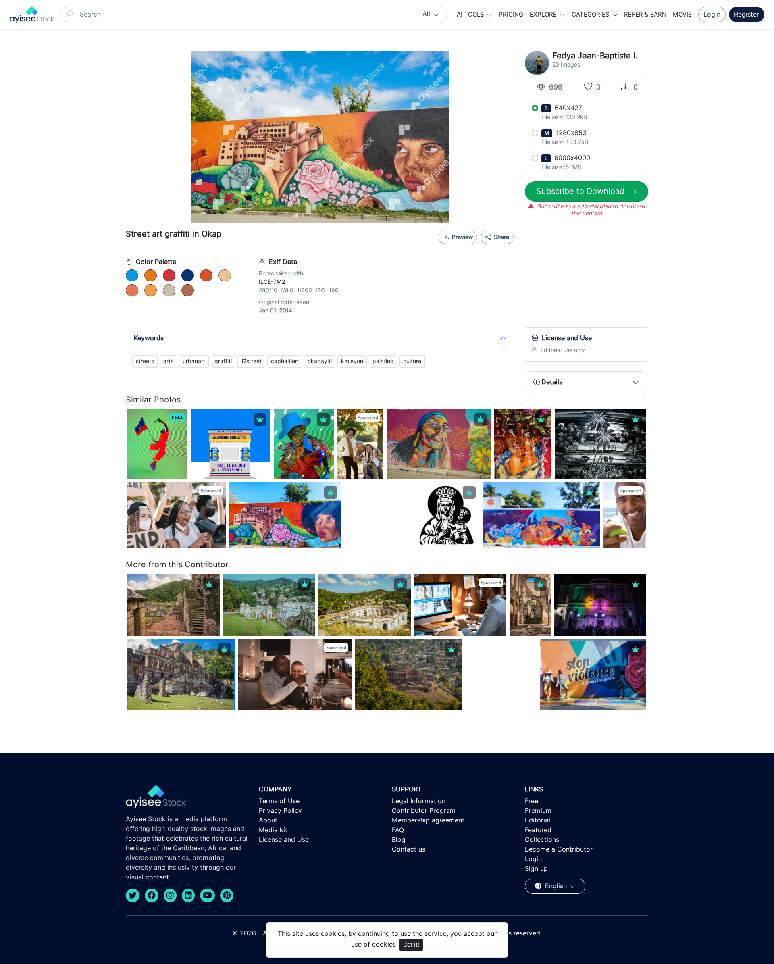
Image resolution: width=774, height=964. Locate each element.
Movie (682, 14)
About (268, 820)
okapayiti (320, 361)
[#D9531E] (206, 275)
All (427, 14)
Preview (462, 237)
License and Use (284, 839)
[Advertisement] (586, 274)
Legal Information (418, 801)
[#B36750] (187, 290)
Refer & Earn (645, 14)
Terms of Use (279, 801)
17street (251, 361)
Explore (544, 14)
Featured (538, 830)
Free (531, 801)
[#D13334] (169, 275)
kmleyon (352, 361)
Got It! (411, 944)
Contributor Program (424, 810)
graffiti (223, 361)
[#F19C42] (150, 290)
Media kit (273, 830)
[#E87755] (132, 290)
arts (168, 361)
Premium (538, 810)
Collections (542, 839)
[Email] (489, 247)
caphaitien (284, 361)
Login (711, 14)
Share (500, 237)
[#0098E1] (132, 275)
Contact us (408, 849)
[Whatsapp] (475, 247)
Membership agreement (428, 820)
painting (383, 361)
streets (145, 361)
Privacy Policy (280, 810)
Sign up (536, 868)
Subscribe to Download (581, 191)
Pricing (511, 14)
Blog (399, 839)
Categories (591, 14)
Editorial (537, 820)
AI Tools (471, 14)
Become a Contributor (559, 849)
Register (746, 14)
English (556, 886)
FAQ (398, 830)
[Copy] (502, 247)
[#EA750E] (150, 275)
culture (412, 361)
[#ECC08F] (224, 275)
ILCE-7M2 (272, 282)
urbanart (194, 361)
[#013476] (187, 275)
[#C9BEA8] (169, 290)
